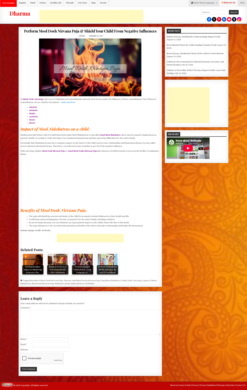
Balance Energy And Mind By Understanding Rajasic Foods (193, 37)
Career (182, 385)
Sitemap (221, 385)
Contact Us (241, 385)
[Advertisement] (91, 16)
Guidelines (211, 385)
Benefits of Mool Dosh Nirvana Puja (46, 280)
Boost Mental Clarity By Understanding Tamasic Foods (192, 45)
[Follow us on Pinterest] (219, 19)
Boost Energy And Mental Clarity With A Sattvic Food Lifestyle (195, 53)
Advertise (230, 385)
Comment (25, 308)
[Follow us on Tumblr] (234, 19)
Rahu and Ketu (77, 283)
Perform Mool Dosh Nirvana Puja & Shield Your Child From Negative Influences (90, 31)
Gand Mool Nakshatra (111, 280)
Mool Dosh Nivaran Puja (43, 283)
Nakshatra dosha (62, 283)
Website (24, 350)
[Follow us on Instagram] (239, 19)
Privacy (195, 385)
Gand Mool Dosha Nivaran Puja (86, 280)
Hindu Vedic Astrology (131, 280)
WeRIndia (89, 283)
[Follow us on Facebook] (209, 19)
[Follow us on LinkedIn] (224, 19)
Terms (203, 385)
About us (174, 385)
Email (23, 344)
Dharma (19, 13)
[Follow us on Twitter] (214, 19)
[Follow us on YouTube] (229, 19)
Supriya (82, 36)
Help (188, 385)
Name (23, 339)
